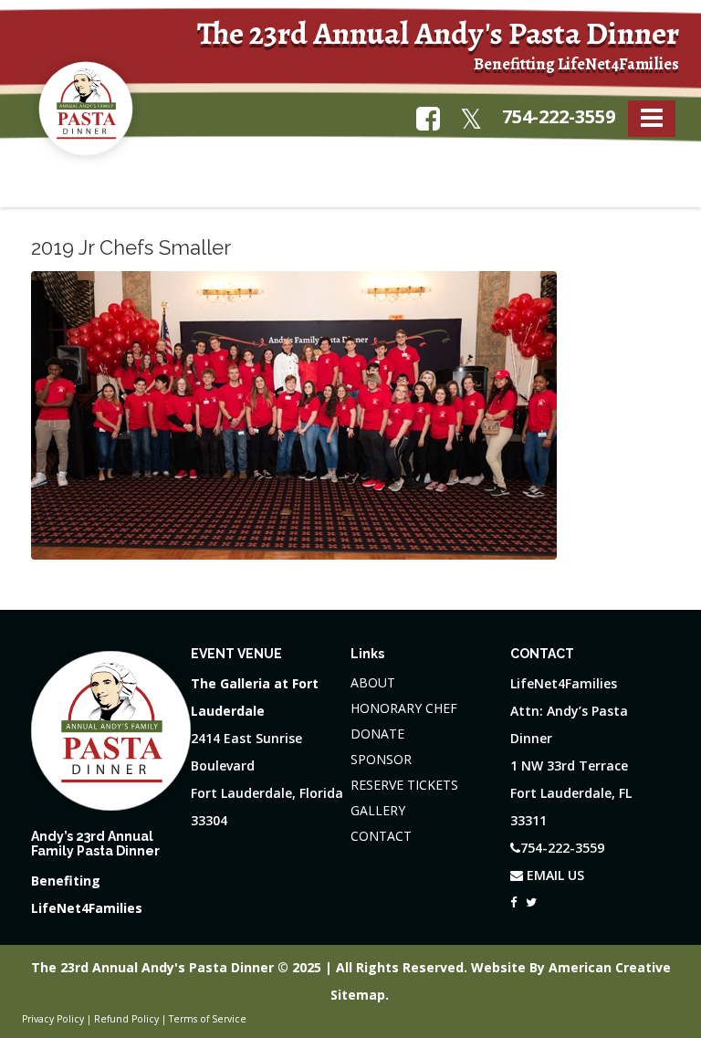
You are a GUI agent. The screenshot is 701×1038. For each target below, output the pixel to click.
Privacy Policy (53, 1018)
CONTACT (381, 835)
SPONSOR (381, 759)
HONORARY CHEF (403, 708)
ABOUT (372, 682)
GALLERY (377, 810)
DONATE (377, 733)
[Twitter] (531, 897)
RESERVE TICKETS (404, 784)
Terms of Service (207, 1018)
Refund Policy (126, 1018)
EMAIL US (553, 875)
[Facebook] (513, 897)
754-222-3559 (558, 116)
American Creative (610, 967)
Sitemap (357, 994)
